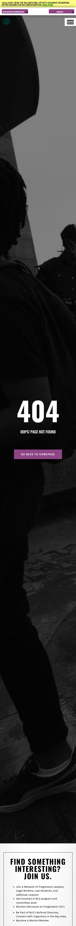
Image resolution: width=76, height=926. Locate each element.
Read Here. (48, 5)
